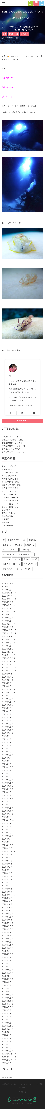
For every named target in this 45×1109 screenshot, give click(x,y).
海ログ (14, 18)
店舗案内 (5, 1084)
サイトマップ (23, 1087)
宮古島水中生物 (15, 27)
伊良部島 (32, 540)
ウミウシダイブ (30, 564)
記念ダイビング (9, 554)
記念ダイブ (30, 545)
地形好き (6, 564)
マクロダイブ (13, 540)
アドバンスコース (10, 549)
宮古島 (35, 559)
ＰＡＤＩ (17, 559)
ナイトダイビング (26, 554)
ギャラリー (28, 1084)
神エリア (17, 564)
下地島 (26, 559)
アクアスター (8, 569)
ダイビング (25, 549)
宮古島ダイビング (30, 27)
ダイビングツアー (24, 569)
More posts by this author (20, 405)
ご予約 (40, 1084)
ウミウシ (18, 545)
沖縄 (23, 540)
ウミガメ (6, 559)
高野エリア (7, 545)
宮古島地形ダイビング (23, 30)
